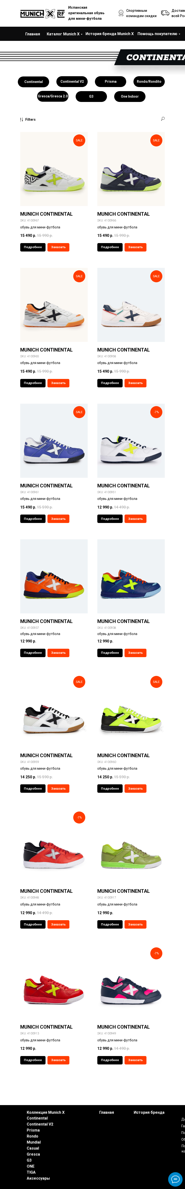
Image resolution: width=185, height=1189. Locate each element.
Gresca (33, 1154)
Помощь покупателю (157, 33)
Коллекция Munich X (46, 1112)
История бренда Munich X (110, 33)
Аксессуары (38, 1178)
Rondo (32, 1136)
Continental (37, 1118)
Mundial (34, 1142)
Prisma (33, 1130)
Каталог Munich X (63, 34)
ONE (30, 1166)
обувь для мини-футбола (40, 634)
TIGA (31, 1172)
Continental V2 (40, 1124)
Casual (33, 1148)
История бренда (149, 1112)
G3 (29, 1160)
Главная (32, 34)
